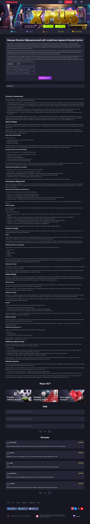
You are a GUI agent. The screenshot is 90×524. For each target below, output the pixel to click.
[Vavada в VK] (75, 508)
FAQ (38, 502)
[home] (11, 2)
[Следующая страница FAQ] (49, 431)
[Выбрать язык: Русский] (82, 2)
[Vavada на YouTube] (82, 508)
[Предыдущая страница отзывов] (40, 493)
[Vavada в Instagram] (72, 508)
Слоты (8, 502)
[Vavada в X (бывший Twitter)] (78, 508)
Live (13, 502)
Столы (18, 502)
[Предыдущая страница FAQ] (40, 431)
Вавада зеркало (45, 78)
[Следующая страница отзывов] (49, 493)
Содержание (32, 502)
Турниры (24, 502)
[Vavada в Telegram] (75, 2)
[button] (88, 16)
